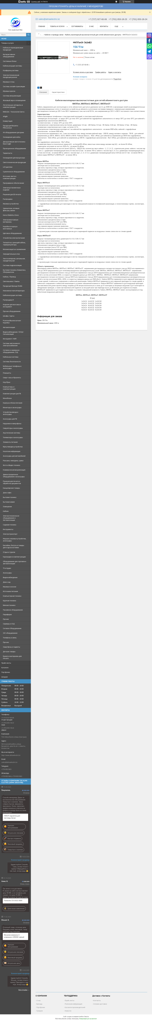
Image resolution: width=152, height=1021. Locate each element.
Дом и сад (6, 582)
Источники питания (10, 591)
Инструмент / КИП (10, 339)
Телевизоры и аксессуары (13, 437)
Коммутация (7, 121)
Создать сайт (35, 1)
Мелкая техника (9, 605)
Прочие (6, 619)
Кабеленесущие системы (12, 295)
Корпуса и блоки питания (12, 403)
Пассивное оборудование (13, 610)
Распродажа (7, 199)
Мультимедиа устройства (13, 447)
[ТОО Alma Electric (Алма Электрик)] (15, 23)
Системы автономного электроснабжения (11, 344)
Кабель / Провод (9, 277)
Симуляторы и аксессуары (13, 428)
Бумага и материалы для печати (12, 657)
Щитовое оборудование (12, 233)
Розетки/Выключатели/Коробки (12, 321)
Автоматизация (9, 327)
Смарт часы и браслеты (12, 377)
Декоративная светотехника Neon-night (14, 143)
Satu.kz (86, 1016)
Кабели (6, 511)
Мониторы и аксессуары (12, 407)
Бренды (39, 1004)
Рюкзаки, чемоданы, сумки (13, 460)
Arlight (5, 116)
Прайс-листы (6, 663)
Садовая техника (9, 525)
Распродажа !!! (8, 300)
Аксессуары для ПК (10, 419)
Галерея (39, 1011)
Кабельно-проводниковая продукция (13, 49)
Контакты (104, 26)
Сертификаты (77, 26)
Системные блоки (9, 61)
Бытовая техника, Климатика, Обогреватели (14, 271)
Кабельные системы (10, 357)
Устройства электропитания (14, 238)
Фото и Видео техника (11, 465)
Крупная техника (9, 601)
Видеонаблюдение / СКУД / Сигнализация (13, 333)
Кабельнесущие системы (12, 66)
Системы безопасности (12, 361)
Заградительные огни (11, 254)
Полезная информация (73, 1004)
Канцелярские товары (11, 488)
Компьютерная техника (12, 596)
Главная (41, 26)
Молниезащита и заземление (14, 249)
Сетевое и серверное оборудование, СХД (11, 351)
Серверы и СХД (8, 624)
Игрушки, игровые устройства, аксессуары (14, 540)
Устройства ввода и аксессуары (10, 413)
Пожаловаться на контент (88, 1019)
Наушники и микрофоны (12, 423)
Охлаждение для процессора (14, 158)
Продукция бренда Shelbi (12, 286)
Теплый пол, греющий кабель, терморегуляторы (14, 243)
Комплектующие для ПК (12, 394)
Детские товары (9, 651)
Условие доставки (100, 1004)
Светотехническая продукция (14, 162)
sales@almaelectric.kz (9, 762)
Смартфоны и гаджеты (11, 647)
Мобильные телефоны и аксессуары (12, 367)
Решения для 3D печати (12, 194)
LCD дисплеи (7, 167)
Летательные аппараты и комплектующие (13, 106)
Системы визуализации (12, 96)
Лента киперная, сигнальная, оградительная (14, 259)
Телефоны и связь (10, 638)
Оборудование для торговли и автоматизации (14, 562)
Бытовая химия (9, 502)
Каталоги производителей (75, 1007)
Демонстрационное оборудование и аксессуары (14, 475)
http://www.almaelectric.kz (10, 755)
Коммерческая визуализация (14, 470)
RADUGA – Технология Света (13, 112)
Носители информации (11, 451)
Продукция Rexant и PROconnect (10, 127)
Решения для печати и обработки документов (12, 482)
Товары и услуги (7, 43)
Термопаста (7, 153)
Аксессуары (7, 573)
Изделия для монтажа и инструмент (12, 305)
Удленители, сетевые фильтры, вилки (11, 209)
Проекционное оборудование (14, 148)
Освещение (7, 506)
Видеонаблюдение (10, 577)
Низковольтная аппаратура (13, 291)
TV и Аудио (7, 568)
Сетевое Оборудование (12, 628)
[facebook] (38, 88)
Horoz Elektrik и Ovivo (11, 215)
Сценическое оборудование (14, 172)
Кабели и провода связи (54, 35)
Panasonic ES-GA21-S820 (13, 900)
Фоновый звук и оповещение (14, 100)
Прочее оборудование (11, 311)
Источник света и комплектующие (9, 177)
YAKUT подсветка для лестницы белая (12, 817)
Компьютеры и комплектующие (9, 388)
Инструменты (8, 529)
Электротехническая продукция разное (11, 76)
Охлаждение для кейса (11, 137)
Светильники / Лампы (11, 281)
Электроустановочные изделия (12, 189)
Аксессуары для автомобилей (14, 456)
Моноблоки (7, 398)
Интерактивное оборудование (9, 55)
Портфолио (5, 672)
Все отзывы (23, 990)
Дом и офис (7, 493)
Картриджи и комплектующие (14, 557)
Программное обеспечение (13, 183)
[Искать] (28, 34)
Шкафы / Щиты (8, 316)
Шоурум (4, 677)
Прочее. (6, 642)
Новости (68, 1011)
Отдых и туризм (9, 552)
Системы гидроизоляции (12, 265)
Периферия (7, 614)
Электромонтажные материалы (10, 221)
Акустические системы (11, 433)
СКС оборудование (10, 633)
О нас (91, 26)
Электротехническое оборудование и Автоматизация (11, 518)
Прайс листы (69, 1000)
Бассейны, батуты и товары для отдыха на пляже (13, 546)
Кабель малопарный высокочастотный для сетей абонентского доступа (93, 35)
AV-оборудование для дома (13, 132)
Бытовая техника (9, 497)
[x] (41, 88)
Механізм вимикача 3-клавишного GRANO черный (14, 936)
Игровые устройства (11, 204)
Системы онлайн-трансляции (14, 86)
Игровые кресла (9, 91)
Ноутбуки (6, 382)
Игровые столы (8, 82)
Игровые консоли (9, 587)
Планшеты (7, 373)
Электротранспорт (10, 534)
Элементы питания (10, 442)
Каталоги (4, 667)
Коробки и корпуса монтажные (10, 227)
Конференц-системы (11, 70)
